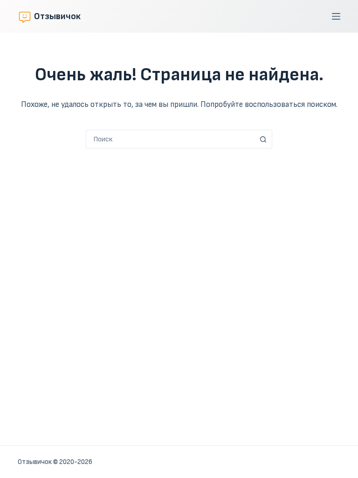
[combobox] (170, 139)
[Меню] (336, 16)
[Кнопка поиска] (263, 139)
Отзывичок (57, 16)
